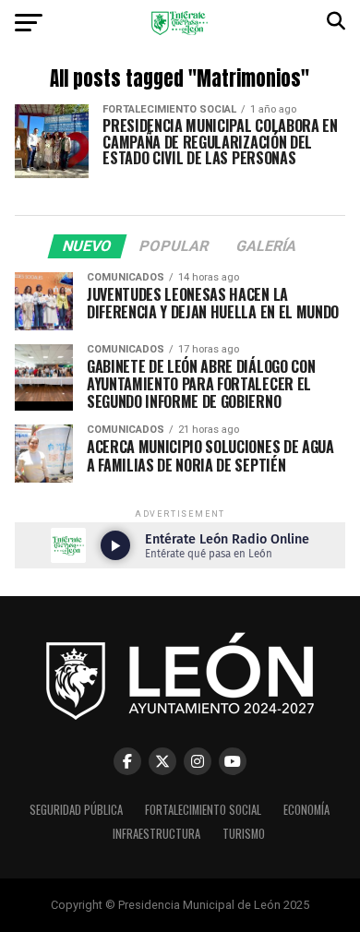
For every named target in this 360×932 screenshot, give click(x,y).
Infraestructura (156, 833)
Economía (306, 809)
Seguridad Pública (76, 809)
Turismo (243, 833)
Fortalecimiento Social (203, 809)
